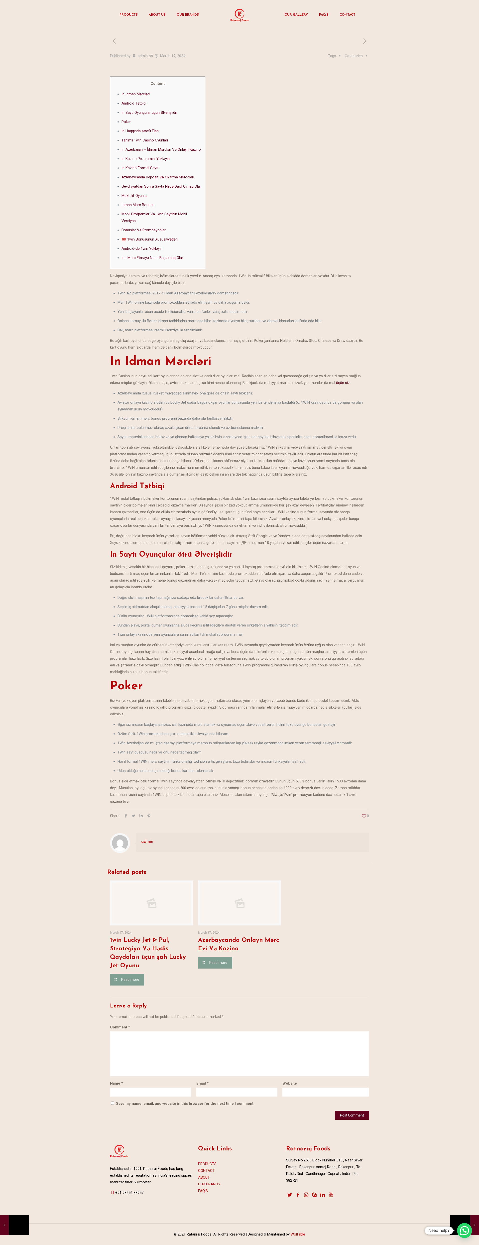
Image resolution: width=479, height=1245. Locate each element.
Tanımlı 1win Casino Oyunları (144, 140)
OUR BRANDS (209, 1184)
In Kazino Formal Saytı (139, 168)
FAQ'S (203, 1191)
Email (202, 1083)
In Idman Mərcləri (135, 94)
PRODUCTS (207, 1164)
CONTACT (206, 1170)
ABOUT (204, 1177)
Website (289, 1083)
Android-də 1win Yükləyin (141, 248)
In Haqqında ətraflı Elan (140, 131)
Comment (120, 1027)
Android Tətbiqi (133, 103)
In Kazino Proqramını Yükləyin (145, 158)
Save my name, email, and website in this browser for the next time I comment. (185, 1103)
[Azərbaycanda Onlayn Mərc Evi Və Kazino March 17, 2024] (14, 1225)
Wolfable (297, 1234)
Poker (126, 122)
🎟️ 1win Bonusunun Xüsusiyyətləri (149, 239)
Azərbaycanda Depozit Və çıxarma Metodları (157, 177)
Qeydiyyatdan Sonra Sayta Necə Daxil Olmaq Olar (161, 186)
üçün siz (343, 382)
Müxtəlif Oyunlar (134, 195)
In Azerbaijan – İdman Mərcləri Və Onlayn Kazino (161, 149)
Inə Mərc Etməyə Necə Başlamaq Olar (152, 257)
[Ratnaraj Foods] (239, 15)
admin (143, 56)
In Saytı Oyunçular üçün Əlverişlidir (149, 112)
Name (116, 1083)
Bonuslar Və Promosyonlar (143, 230)
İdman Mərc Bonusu (137, 205)
